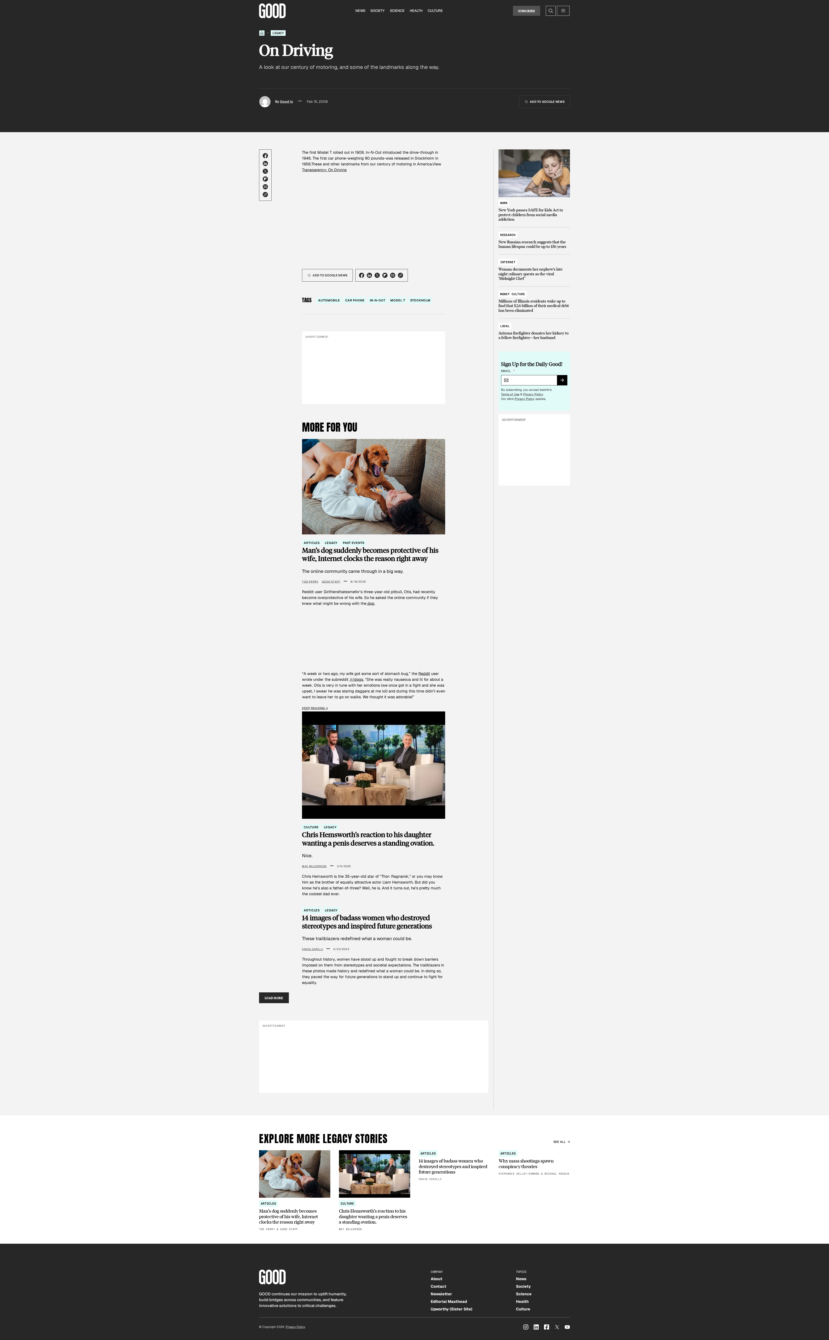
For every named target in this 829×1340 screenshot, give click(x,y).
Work (504, 203)
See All (559, 1142)
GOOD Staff (331, 581)
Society (377, 10)
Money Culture (512, 294)
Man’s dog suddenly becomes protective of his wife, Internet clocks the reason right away (370, 554)
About (436, 1278)
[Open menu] (563, 11)
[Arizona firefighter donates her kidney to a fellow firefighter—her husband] (534, 329)
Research (508, 235)
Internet (508, 262)
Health (416, 10)
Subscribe (526, 11)
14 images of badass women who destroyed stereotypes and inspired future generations (367, 922)
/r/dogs (356, 679)
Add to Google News (547, 102)
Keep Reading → (315, 708)
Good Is (286, 101)
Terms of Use (510, 394)
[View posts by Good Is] (265, 102)
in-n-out (377, 300)
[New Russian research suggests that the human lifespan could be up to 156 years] (534, 238)
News (360, 10)
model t (397, 300)
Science (397, 10)
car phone (355, 300)
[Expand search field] (551, 11)
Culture (435, 10)
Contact (438, 1286)
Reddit (424, 673)
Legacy (278, 33)
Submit (564, 381)
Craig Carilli (312, 949)
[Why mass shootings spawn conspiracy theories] (534, 1163)
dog (370, 603)
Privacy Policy (533, 394)
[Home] (262, 33)
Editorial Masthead (449, 1301)
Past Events (353, 543)
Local (505, 326)
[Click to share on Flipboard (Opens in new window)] (265, 179)
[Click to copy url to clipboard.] (265, 194)
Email (508, 371)
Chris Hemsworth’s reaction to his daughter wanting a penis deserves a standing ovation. (368, 838)
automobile (329, 300)
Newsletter (441, 1293)
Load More (274, 998)
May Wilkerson (314, 866)
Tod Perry (310, 581)
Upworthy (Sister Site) (451, 1309)
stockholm (420, 300)
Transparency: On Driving (324, 169)
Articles (312, 543)
